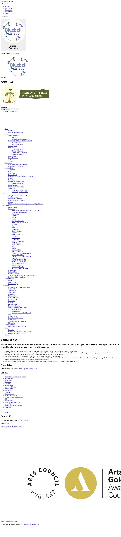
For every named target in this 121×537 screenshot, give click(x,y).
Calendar (11, 330)
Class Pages (11, 147)
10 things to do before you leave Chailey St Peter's (27, 210)
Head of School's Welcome (16, 132)
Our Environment (13, 197)
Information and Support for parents (19, 287)
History (14, 233)
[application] (60, 437)
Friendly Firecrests (17, 151)
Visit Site (3, 77)
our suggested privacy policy (28, 369)
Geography (15, 229)
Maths (14, 217)
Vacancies (11, 161)
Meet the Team (12, 282)
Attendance (11, 294)
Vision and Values (13, 135)
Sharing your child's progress (17, 321)
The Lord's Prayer (17, 144)
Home (6, 129)
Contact (7, 335)
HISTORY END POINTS (20, 258)
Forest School (12, 270)
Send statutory (16, 250)
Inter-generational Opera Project (17, 164)
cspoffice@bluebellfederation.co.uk (11, 427)
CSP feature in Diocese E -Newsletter (19, 331)
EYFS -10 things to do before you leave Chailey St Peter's (25, 204)
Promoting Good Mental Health (21, 313)
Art (13, 226)
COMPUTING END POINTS (21, 253)
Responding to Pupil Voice (20, 192)
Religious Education (18, 221)
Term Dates (11, 292)
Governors (11, 173)
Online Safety (12, 272)
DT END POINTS (18, 255)
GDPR (10, 171)
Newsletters (8, 10)
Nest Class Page (13, 284)
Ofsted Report (9, 8)
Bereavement (16, 311)
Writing (14, 216)
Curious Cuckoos (17, 149)
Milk (9, 314)
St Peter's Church (17, 142)
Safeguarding (12, 188)
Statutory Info (9, 168)
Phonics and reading (14, 306)
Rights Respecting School (20, 139)
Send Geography (17, 231)
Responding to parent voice (20, 190)
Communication (13, 304)
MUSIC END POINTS (19, 263)
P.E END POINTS (17, 265)
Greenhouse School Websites (30, 524)
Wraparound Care (10, 325)
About (6, 134)
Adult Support (16, 309)
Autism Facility (9, 279)
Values (14, 137)
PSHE (14, 248)
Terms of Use (12, 290)
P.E (13, 246)
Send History (16, 234)
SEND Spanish (16, 244)
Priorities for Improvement (16, 187)
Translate (14, 111)
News (6, 328)
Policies (7, 6)
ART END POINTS (18, 251)
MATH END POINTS (19, 260)
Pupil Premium (12, 180)
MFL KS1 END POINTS (20, 261)
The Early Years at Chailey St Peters (19, 195)
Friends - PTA (12, 299)
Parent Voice (12, 319)
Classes (7, 13)
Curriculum (8, 205)
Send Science (16, 238)
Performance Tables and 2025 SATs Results (21, 176)
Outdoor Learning (13, 273)
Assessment (15, 214)
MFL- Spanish (16, 243)
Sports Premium (13, 185)
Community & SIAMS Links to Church (20, 141)
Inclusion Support (17, 183)
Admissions (11, 170)
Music (14, 219)
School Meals (9, 11)
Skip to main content (7, 1)
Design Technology (18, 241)
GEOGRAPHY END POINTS (21, 256)
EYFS (6, 193)
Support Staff (12, 156)
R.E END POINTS (18, 267)
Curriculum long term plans (20, 212)
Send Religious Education (20, 222)
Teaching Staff (12, 146)
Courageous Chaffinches (19, 152)
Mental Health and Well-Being (17, 307)
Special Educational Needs (16, 181)
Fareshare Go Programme (16, 166)
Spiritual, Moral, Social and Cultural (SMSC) (21, 275)
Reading (14, 224)
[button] (9, 16)
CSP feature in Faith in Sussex (17, 333)
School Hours (12, 316)
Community (8, 163)
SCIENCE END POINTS (20, 268)
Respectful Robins (17, 154)
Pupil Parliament (13, 158)
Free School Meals (13, 297)
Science (14, 236)
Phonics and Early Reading (16, 200)
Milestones (11, 323)
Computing (15, 239)
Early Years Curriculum (15, 198)
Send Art (14, 227)
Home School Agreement (15, 318)
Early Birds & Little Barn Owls (17, 326)
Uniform (10, 302)
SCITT (10, 159)
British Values (12, 207)
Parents (10, 202)
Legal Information (11, 521)
